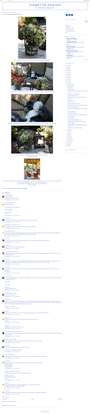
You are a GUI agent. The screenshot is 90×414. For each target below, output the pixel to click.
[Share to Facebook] (25, 188)
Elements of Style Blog (71, 38)
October (69, 87)
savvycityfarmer (8, 195)
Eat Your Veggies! (71, 123)
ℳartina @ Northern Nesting (10, 251)
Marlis (6, 259)
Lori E (6, 238)
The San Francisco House (70, 31)
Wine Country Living (69, 28)
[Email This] (22, 188)
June (69, 133)
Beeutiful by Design (8, 354)
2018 (68, 70)
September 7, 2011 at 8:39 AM (12, 290)
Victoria (6, 267)
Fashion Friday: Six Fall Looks (72, 39)
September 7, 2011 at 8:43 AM (12, 296)
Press (66, 32)
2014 (68, 77)
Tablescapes (67, 26)
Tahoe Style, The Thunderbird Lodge (75, 127)
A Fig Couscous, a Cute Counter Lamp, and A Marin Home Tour (75, 52)
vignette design (45, 5)
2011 (68, 82)
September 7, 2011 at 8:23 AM (12, 273)
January (69, 142)
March (69, 138)
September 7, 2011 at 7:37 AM (12, 236)
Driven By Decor (70, 55)
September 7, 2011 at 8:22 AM (12, 256)
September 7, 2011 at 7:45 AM (12, 242)
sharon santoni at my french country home (13, 331)
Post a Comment (5, 397)
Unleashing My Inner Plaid (73, 95)
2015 (68, 75)
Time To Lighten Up (71, 111)
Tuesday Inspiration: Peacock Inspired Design (76, 121)
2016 (68, 74)
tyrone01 (6, 361)
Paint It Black (70, 100)
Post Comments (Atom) (12, 401)
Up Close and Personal (72, 113)
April (69, 136)
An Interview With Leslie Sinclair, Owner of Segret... (77, 105)
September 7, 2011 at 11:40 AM (12, 336)
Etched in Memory (71, 116)
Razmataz (6, 245)
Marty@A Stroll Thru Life (9, 339)
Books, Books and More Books (74, 93)
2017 (68, 72)
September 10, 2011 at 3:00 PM (12, 394)
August (69, 129)
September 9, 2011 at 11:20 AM (12, 387)
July (68, 131)
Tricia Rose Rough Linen (9, 293)
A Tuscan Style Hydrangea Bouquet (74, 119)
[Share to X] (24, 188)
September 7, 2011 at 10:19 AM (12, 328)
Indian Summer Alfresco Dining (74, 103)
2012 (68, 81)
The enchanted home (9, 231)
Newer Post (4, 399)
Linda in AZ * (7, 276)
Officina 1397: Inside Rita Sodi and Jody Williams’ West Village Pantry (76, 48)
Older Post (60, 399)
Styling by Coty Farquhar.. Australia (11, 371)
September (70, 89)
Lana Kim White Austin (9, 202)
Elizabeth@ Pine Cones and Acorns (11, 224)
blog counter (45, 412)
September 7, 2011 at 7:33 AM (12, 221)
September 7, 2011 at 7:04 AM (12, 215)
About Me (67, 25)
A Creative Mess (71, 118)
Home (32, 399)
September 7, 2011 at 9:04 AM (12, 308)
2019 (68, 69)
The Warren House (69, 29)
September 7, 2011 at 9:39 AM (12, 322)
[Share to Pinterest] (26, 188)
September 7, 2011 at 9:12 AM (12, 314)
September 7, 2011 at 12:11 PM (12, 342)
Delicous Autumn (71, 101)
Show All (86, 59)
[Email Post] (21, 188)
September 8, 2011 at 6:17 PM (12, 368)
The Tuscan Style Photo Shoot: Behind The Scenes (77, 114)
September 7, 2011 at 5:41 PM (12, 351)
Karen (6, 390)
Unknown (6, 317)
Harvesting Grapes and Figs (73, 106)
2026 (68, 65)
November (70, 86)
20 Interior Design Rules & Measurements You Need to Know (75, 57)
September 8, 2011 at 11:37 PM (12, 380)
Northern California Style (72, 50)
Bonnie (6, 345)
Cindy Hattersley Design (72, 41)
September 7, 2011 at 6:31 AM (12, 199)
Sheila (6, 383)
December (70, 84)
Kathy (6, 311)
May (69, 135)
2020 (68, 67)
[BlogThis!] (23, 188)
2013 (68, 79)
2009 (68, 145)
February (69, 140)
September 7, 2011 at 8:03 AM (12, 248)
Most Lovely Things (71, 46)
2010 (68, 144)
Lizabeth (6, 218)
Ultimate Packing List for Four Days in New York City (76, 43)
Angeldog (6, 299)
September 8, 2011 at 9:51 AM (12, 358)
